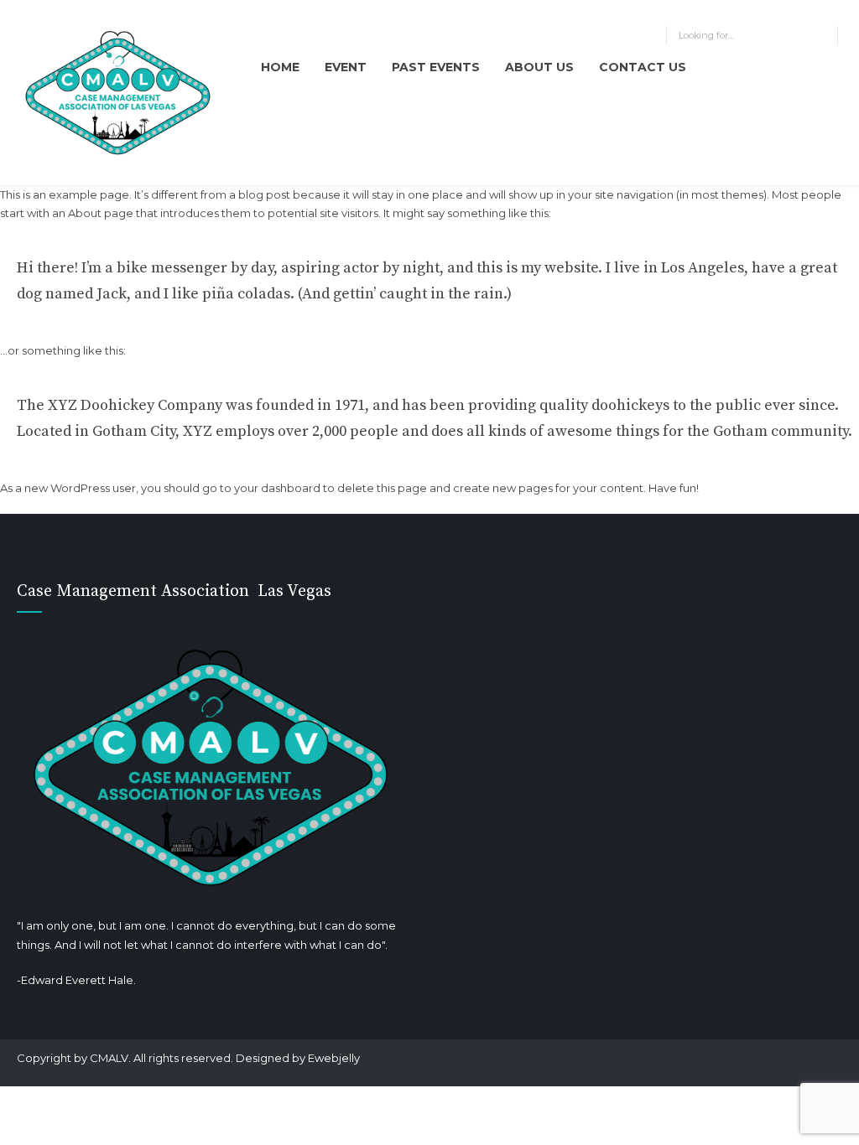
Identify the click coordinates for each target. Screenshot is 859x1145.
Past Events (436, 67)
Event (346, 67)
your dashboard (277, 488)
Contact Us (642, 67)
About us (539, 67)
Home (280, 67)
